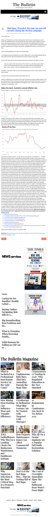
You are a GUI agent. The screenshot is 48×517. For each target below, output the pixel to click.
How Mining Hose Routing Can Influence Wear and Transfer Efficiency (7, 408)
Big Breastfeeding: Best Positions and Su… (11, 323)
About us (14, 500)
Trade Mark (25, 500)
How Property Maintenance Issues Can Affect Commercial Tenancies (23, 441)
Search (35, 500)
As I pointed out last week (18, 79)
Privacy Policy (19, 500)
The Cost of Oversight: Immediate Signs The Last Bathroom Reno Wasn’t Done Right (38, 480)
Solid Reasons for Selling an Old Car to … (11, 345)
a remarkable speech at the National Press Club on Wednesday (16, 55)
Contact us (8, 500)
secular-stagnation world (14, 198)
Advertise (31, 500)
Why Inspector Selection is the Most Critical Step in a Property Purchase (7, 479)
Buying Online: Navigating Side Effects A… (10, 312)
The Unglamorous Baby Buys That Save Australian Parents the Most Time (23, 379)
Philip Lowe (3, 40)
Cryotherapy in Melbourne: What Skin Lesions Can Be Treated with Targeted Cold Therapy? (23, 411)
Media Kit (40, 500)
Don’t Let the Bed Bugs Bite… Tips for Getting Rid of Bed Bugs (23, 476)
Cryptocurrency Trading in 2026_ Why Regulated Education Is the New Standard (39, 379)
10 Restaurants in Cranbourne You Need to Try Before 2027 (38, 408)
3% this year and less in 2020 (13, 171)
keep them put (21, 191)
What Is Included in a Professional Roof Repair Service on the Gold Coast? (7, 379)
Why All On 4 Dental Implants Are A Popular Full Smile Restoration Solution (38, 442)
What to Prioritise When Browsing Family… (11, 334)
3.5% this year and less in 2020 (34, 171)
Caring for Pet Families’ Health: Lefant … (10, 301)
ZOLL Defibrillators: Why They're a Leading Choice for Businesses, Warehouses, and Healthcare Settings (8, 446)
